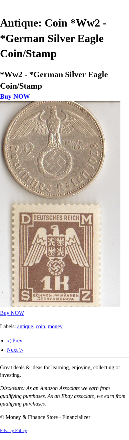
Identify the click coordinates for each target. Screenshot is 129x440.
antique (25, 326)
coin (40, 326)
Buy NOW (15, 96)
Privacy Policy (13, 430)
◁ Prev (14, 340)
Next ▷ (15, 350)
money (55, 326)
